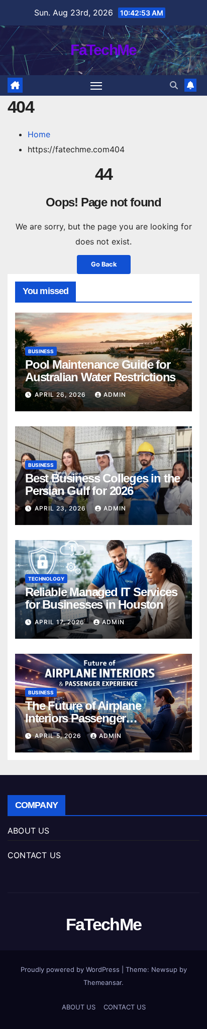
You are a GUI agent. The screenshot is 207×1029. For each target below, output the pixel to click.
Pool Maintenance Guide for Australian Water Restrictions (100, 371)
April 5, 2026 (59, 735)
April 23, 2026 (61, 508)
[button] (174, 85)
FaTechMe (103, 50)
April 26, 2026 (61, 394)
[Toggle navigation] (96, 86)
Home (39, 134)
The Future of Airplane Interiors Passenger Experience (83, 718)
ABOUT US (29, 831)
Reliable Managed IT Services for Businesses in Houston (101, 598)
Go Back (104, 264)
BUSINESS (41, 351)
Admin (115, 394)
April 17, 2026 (60, 622)
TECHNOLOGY (46, 579)
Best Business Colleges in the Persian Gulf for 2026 (102, 484)
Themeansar (102, 982)
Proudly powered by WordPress (71, 969)
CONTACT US (34, 855)
